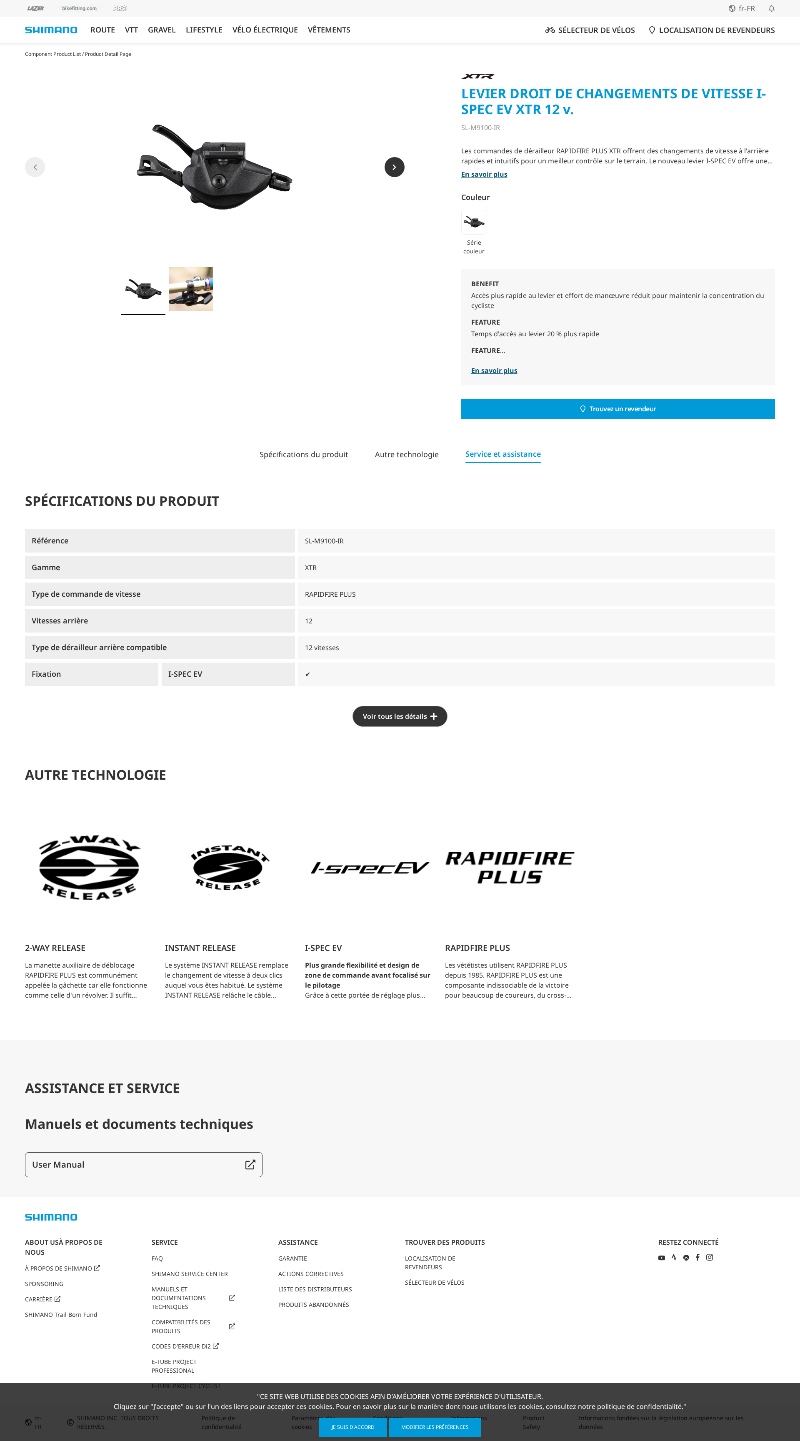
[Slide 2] (191, 289)
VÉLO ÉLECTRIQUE (265, 30)
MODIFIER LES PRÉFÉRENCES (435, 1427)
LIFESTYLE (204, 30)
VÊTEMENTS (329, 30)
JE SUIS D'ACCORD (353, 1427)
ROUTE (102, 30)
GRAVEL (162, 30)
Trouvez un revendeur (623, 408)
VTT (131, 30)
